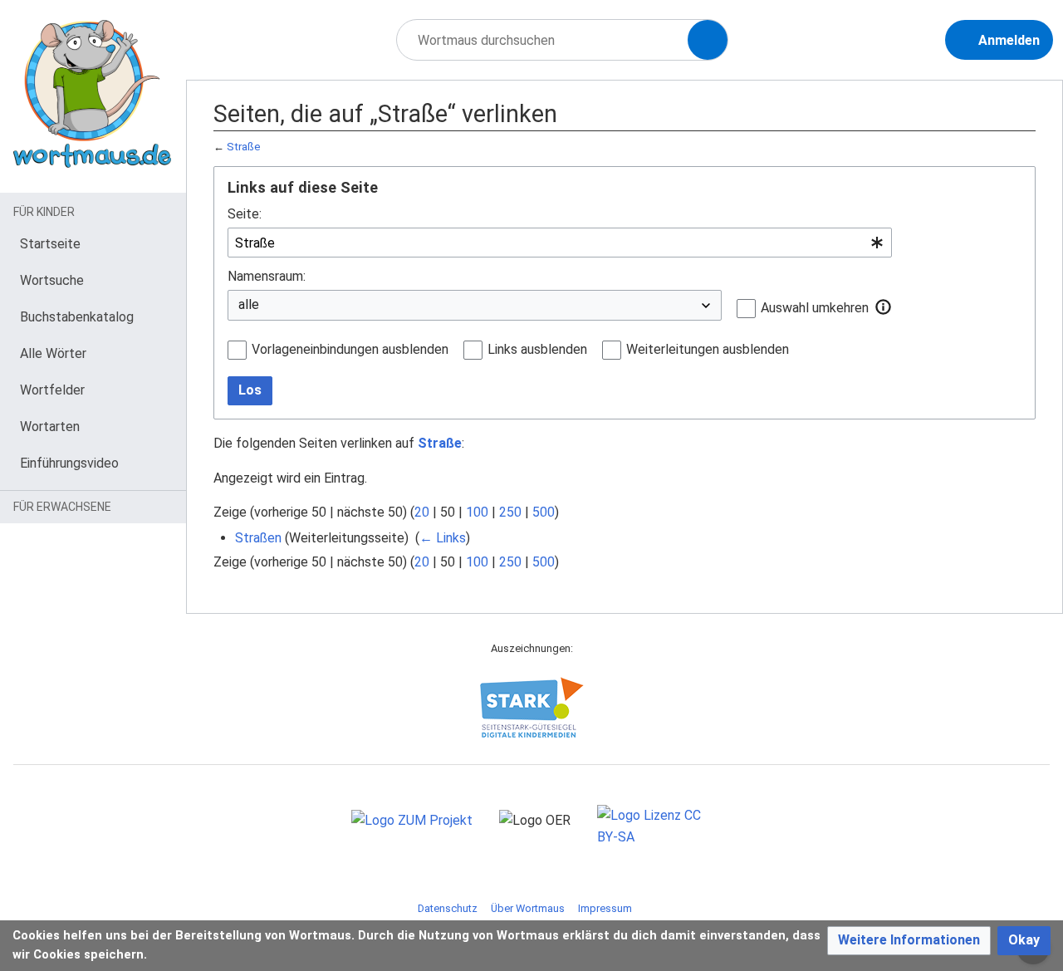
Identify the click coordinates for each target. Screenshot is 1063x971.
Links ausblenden (537, 349)
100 (477, 512)
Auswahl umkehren (815, 308)
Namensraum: (267, 276)
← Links (442, 538)
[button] (884, 307)
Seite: (245, 214)
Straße (244, 146)
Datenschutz (448, 908)
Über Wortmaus (528, 908)
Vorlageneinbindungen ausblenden (350, 349)
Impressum (605, 908)
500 (543, 512)
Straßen (258, 538)
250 (510, 512)
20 (421, 512)
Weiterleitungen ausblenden (707, 349)
